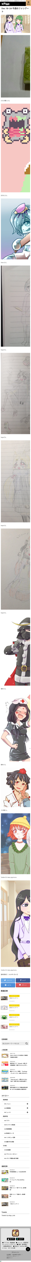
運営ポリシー (10, 1258)
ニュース (8, 1112)
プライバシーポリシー (11, 1154)
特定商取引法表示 (17, 1254)
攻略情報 (8, 1108)
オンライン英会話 (10, 1124)
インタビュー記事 (10, 1137)
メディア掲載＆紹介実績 (12, 1158)
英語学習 (5, 1116)
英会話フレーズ (10, 1133)
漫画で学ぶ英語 (10, 1141)
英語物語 (5, 1099)
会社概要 (8, 1150)
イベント (8, 1104)
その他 (5, 1145)
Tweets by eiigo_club (8, 1215)
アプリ (7, 1120)
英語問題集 (9, 1129)
